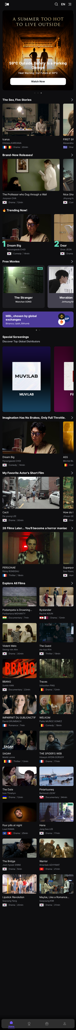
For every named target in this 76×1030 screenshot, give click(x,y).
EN (63, 4)
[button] (34, 93)
